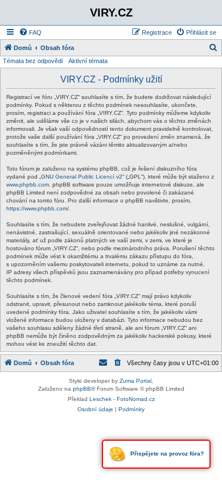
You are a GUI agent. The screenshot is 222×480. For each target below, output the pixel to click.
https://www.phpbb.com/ (37, 208)
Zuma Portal (135, 381)
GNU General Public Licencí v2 (81, 176)
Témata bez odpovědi (33, 60)
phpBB (82, 389)
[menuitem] (30, 32)
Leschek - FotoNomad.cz (122, 399)
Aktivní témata (88, 60)
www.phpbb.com (27, 184)
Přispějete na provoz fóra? (166, 453)
